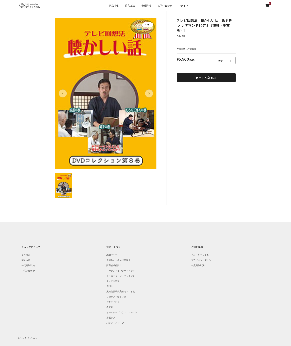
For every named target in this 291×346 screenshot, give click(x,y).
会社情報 (26, 254)
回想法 (109, 286)
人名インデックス (200, 254)
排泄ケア (110, 317)
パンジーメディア (115, 322)
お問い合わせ (165, 5)
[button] (63, 93)
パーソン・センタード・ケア (120, 270)
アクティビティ (114, 301)
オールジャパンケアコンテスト (121, 312)
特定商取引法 (28, 265)
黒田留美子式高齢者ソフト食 (120, 291)
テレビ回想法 (113, 281)
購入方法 (130, 5)
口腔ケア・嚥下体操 (116, 296)
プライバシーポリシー (202, 260)
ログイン (183, 5)
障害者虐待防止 (114, 265)
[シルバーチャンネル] (30, 5)
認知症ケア (111, 254)
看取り (109, 307)
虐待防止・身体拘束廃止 (118, 260)
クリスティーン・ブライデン (120, 275)
